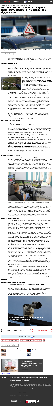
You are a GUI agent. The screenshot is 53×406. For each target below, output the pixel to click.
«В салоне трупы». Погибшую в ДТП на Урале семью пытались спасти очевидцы (41, 354)
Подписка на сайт (43, 377)
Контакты (12, 378)
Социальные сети (19, 378)
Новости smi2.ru (5, 373)
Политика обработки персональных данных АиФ (20, 380)
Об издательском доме (15, 377)
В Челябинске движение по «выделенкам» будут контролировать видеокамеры (26, 318)
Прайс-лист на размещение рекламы (31, 378)
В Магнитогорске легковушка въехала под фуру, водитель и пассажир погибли (15, 350)
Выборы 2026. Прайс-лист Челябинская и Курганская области (22, 381)
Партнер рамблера (21, 401)
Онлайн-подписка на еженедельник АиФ (29, 377)
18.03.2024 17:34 (4, 5)
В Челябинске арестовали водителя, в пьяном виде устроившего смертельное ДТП (16, 354)
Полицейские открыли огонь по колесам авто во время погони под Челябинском (40, 350)
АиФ (6, 50)
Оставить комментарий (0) (42, 330)
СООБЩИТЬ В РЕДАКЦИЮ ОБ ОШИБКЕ (43, 381)
